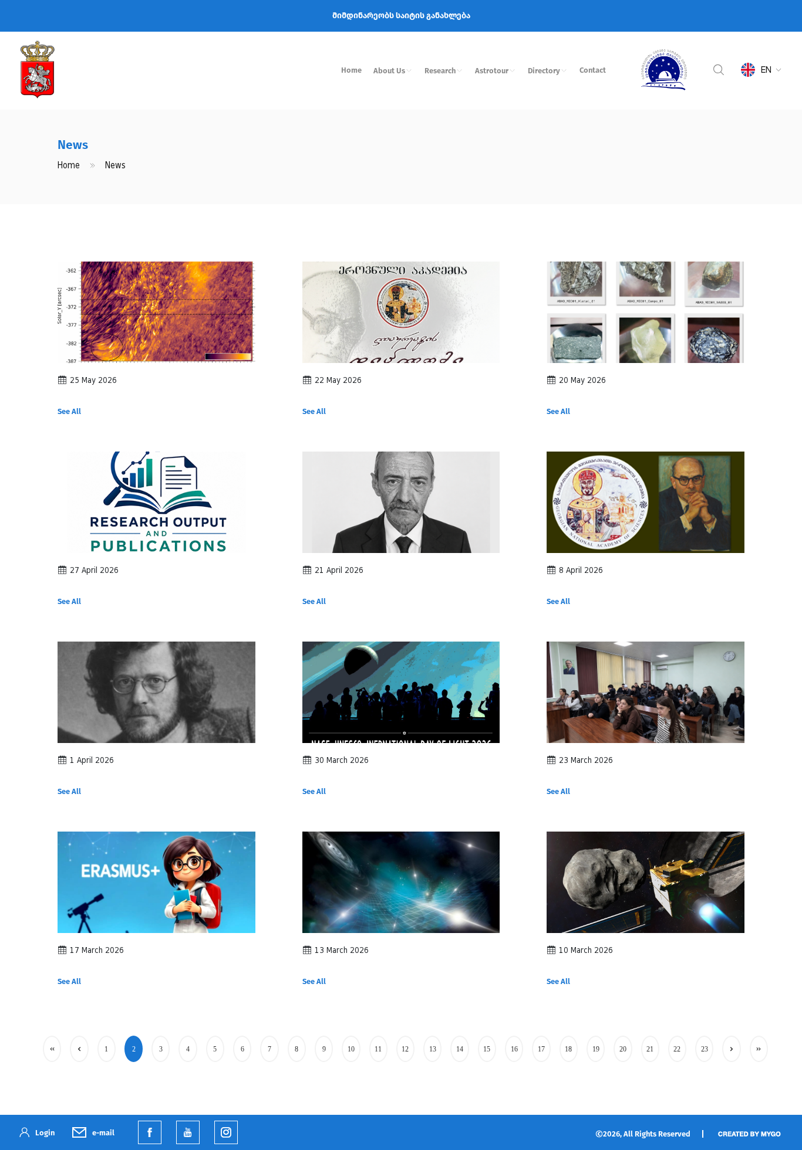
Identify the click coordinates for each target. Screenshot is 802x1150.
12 (405, 1049)
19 (595, 1049)
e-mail (103, 1132)
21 (649, 1049)
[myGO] (749, 1132)
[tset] (188, 1132)
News (115, 166)
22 (676, 1049)
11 (378, 1049)
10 (351, 1049)
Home (351, 70)
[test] (226, 1132)
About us (389, 70)
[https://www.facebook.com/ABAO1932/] (149, 1132)
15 (486, 1049)
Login (45, 1132)
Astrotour (491, 70)
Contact (592, 70)
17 (541, 1049)
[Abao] (664, 69)
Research (440, 70)
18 (568, 1049)
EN (766, 69)
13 (432, 1049)
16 (514, 1049)
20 (622, 1049)
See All (69, 411)
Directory (544, 70)
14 (459, 1049)
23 (704, 1049)
